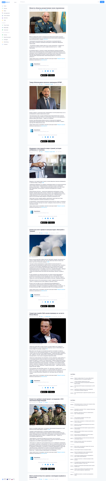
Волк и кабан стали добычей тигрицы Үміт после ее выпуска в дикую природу (84, 447)
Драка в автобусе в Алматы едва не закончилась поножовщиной (83, 432)
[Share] (43, 71)
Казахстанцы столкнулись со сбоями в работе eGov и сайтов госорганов (84, 422)
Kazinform (46, 39)
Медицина (47, 151)
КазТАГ (49, 429)
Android (43, 59)
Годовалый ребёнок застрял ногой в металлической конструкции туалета (84, 438)
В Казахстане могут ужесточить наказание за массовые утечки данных (83, 442)
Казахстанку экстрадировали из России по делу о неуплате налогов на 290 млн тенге (83, 435)
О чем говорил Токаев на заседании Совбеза (82, 449)
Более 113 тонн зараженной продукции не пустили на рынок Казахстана (84, 425)
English (15, 2)
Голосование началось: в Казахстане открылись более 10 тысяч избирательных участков (84, 405)
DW (46, 348)
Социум (46, 9)
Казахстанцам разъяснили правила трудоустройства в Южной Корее (84, 428)
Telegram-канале (60, 58)
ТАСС (48, 261)
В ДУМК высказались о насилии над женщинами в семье (83, 475)
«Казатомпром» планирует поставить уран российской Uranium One (82, 418)
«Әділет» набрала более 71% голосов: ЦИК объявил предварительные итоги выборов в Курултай (84, 379)
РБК (43, 182)
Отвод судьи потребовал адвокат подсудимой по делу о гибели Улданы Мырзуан (83, 456)
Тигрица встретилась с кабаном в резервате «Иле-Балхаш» (84, 459)
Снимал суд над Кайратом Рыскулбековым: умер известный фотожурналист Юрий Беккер (83, 469)
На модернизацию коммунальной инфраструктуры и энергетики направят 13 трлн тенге (84, 463)
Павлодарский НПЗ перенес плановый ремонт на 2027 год (84, 386)
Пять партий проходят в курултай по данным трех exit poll (84, 393)
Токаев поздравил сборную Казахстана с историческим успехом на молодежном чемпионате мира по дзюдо (84, 382)
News (42, 9)
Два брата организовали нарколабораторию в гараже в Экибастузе (84, 466)
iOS (46, 59)
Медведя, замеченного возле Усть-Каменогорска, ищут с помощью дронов (83, 413)
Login (102, 1)
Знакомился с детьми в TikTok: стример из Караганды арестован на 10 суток (84, 410)
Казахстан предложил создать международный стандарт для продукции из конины (83, 453)
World (54, 151)
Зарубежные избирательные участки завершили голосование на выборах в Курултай (83, 390)
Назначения (47, 84)
